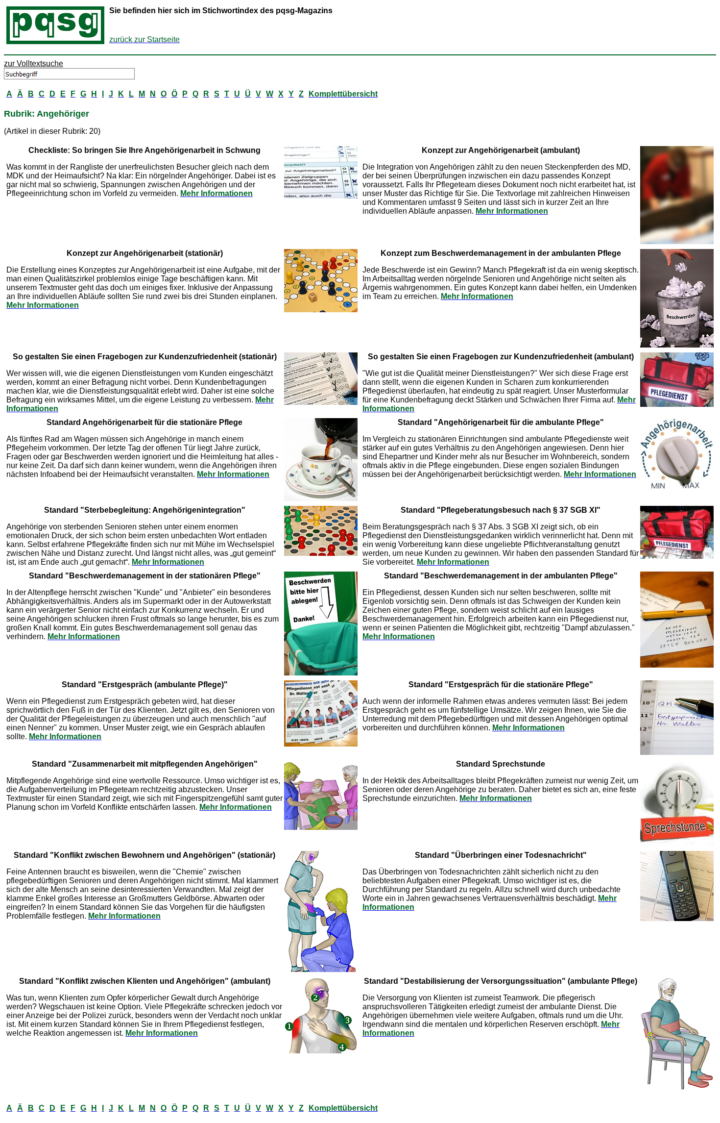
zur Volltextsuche (33, 63)
